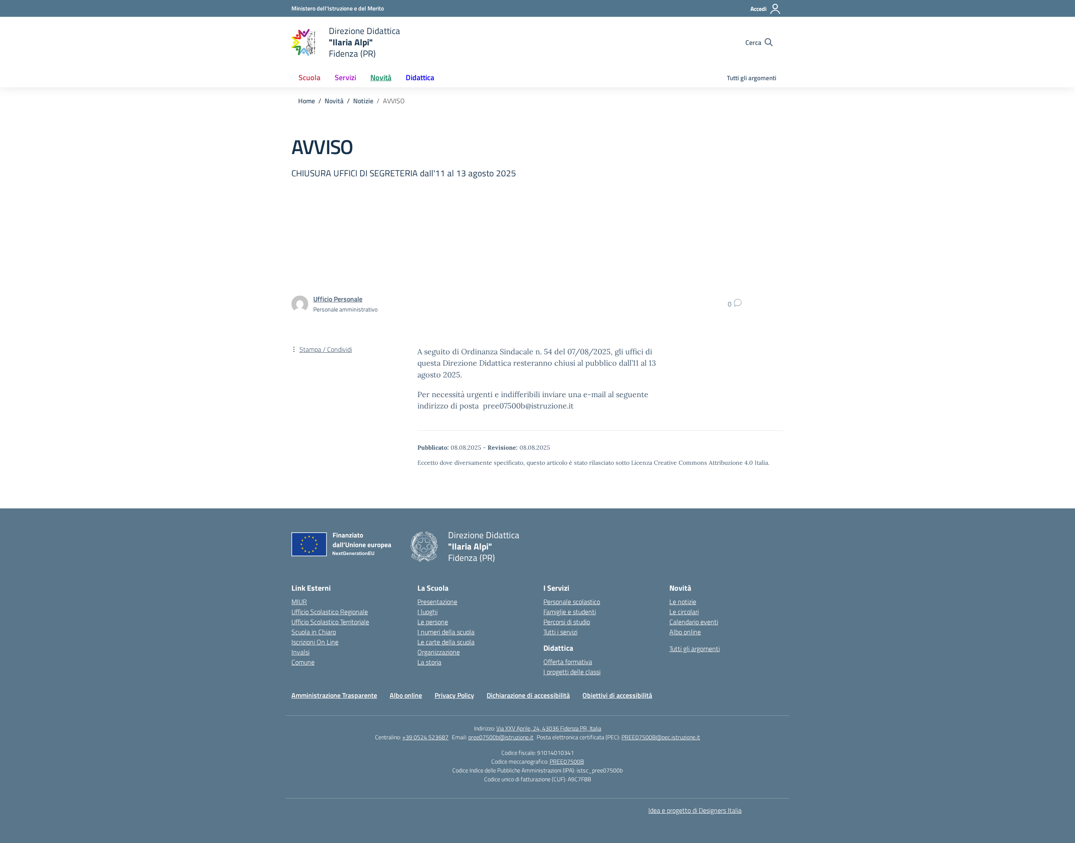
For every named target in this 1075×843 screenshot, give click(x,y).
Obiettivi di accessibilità (617, 695)
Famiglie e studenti (569, 612)
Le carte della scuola (446, 642)
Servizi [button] (345, 77)
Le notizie (682, 602)
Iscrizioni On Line (314, 642)
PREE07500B (567, 761)
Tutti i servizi (560, 632)
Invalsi (300, 652)
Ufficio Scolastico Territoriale (330, 622)
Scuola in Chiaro (313, 632)
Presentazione (437, 602)
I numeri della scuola (446, 632)
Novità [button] (380, 77)
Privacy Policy (454, 695)
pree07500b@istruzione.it (500, 737)
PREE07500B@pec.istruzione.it (660, 737)
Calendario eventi (693, 622)
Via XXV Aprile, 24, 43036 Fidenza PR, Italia (548, 728)
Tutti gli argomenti (751, 78)
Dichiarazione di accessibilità (528, 695)
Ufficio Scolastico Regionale (329, 612)
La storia (429, 662)
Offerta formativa (567, 662)
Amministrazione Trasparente (334, 695)
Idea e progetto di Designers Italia (695, 810)
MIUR (299, 602)
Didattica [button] (420, 77)
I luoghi (427, 612)
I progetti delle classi (571, 672)
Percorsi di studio (566, 622)
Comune (303, 662)
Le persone (432, 622)
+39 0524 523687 (425, 737)
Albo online (685, 632)
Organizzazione (438, 652)
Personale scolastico (571, 602)
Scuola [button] (309, 77)
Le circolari (684, 612)
